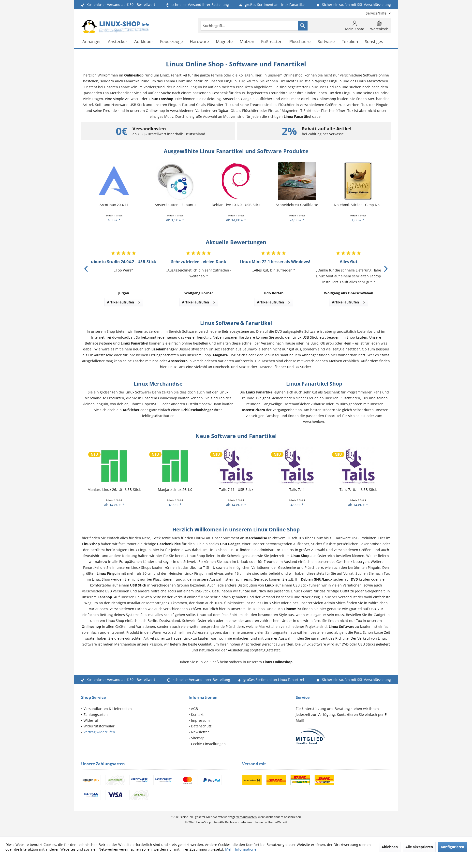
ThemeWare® (277, 822)
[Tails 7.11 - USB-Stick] (236, 465)
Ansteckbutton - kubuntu (175, 204)
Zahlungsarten (96, 714)
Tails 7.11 (297, 489)
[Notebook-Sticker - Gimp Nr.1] (358, 181)
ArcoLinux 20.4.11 (114, 204)
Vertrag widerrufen (99, 732)
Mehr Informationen (242, 849)
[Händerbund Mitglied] (343, 736)
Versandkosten (246, 817)
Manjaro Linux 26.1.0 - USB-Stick (114, 489)
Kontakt (197, 714)
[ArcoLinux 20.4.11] (114, 181)
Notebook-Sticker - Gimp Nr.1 (358, 204)
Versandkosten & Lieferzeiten (108, 708)
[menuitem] (376, 13)
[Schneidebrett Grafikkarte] (297, 181)
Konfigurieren (452, 846)
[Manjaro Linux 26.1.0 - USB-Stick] (114, 465)
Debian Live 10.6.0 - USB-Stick (236, 204)
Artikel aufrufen (120, 302)
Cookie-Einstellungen (208, 743)
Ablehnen (390, 846)
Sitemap (198, 738)
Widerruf (91, 720)
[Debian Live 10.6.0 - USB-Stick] (236, 181)
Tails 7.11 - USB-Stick (236, 489)
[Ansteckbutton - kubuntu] (175, 181)
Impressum (200, 720)
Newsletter (200, 732)
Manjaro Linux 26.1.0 (175, 489)
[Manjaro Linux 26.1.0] (175, 465)
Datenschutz (201, 726)
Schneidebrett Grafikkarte (297, 204)
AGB (194, 708)
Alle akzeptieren (419, 846)
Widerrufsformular (99, 726)
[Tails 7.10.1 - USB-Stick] (358, 465)
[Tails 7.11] (297, 465)
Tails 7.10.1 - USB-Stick (358, 489)
